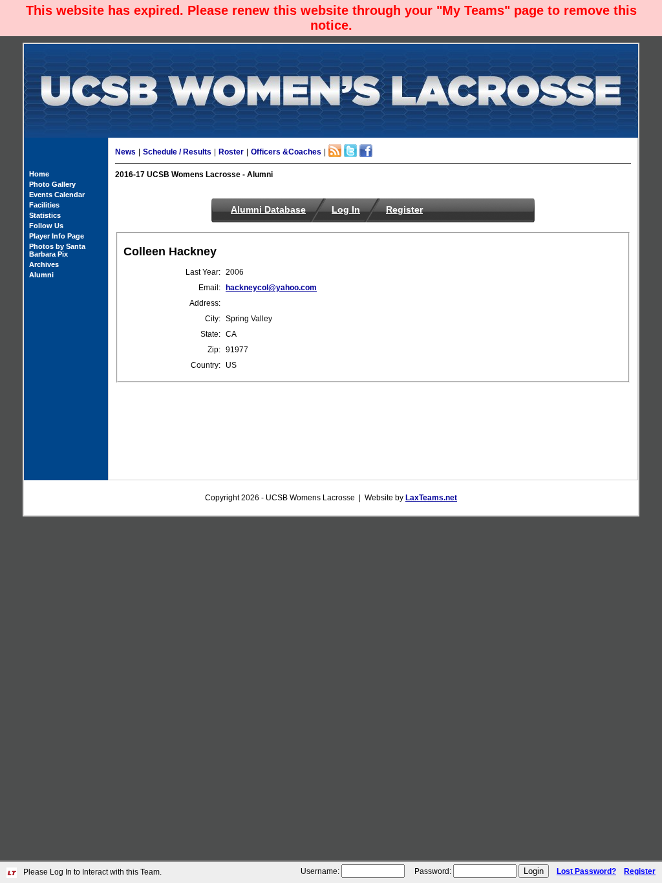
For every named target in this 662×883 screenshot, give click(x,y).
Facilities (44, 205)
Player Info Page (56, 236)
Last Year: (203, 272)
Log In (346, 209)
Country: (205, 365)
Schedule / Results (177, 151)
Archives (44, 264)
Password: (432, 871)
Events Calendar (57, 194)
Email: (209, 287)
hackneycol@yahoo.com (271, 287)
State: (210, 334)
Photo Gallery (52, 184)
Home (39, 174)
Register (404, 209)
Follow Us (46, 225)
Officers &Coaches (286, 151)
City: (212, 318)
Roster (231, 151)
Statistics (45, 215)
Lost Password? (586, 871)
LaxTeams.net (431, 497)
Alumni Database (268, 209)
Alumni (41, 275)
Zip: (214, 349)
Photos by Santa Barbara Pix (57, 250)
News (125, 151)
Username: (320, 871)
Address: (204, 303)
